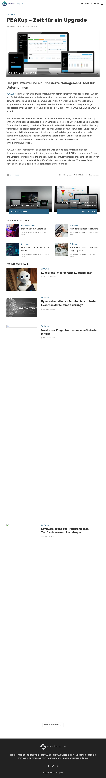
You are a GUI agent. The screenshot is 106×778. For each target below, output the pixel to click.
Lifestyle (81, 755)
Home (13, 755)
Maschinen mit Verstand (33, 228)
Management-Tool (70, 175)
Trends (21, 755)
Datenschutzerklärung (75, 758)
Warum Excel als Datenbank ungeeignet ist (84, 249)
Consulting (33, 755)
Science (92, 755)
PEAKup (10, 93)
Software (10, 14)
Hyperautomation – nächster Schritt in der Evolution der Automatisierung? (69, 303)
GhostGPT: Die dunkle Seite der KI (35, 249)
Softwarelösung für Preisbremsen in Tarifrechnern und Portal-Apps (65, 530)
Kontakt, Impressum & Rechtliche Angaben (39, 758)
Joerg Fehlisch (17, 26)
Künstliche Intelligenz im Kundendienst (66, 272)
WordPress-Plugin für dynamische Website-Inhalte (69, 332)
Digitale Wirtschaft (29, 225)
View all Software (51, 725)
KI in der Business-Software (84, 228)
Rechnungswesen (93, 175)
